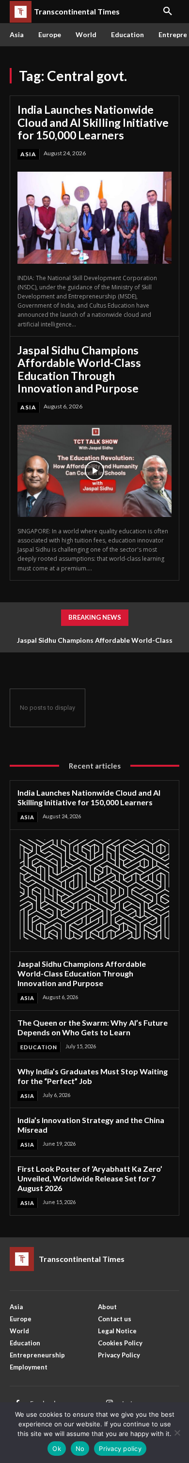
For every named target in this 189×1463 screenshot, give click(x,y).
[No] (177, 1432)
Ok (56, 1448)
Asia (28, 154)
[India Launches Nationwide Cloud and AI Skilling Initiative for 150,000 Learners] (94, 218)
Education (38, 1047)
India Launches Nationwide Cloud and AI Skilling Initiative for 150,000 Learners (93, 122)
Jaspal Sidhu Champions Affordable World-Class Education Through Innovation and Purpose (79, 369)
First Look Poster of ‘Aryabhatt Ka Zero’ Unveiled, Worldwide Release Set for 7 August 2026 (89, 1178)
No (80, 1448)
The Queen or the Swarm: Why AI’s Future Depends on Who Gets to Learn (92, 1027)
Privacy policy (120, 1448)
